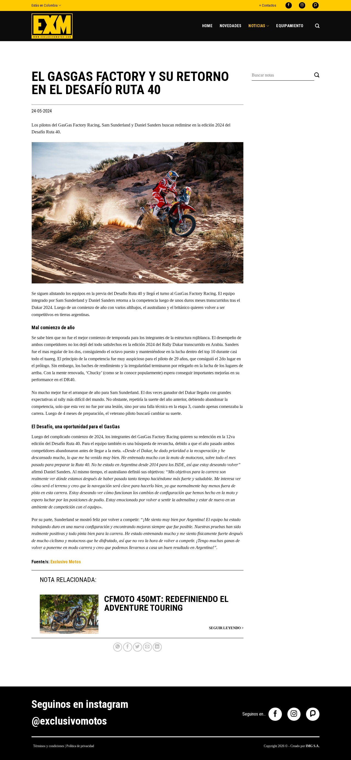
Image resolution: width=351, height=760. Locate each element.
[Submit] (316, 75)
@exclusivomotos (69, 721)
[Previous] (43, 213)
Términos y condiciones (48, 746)
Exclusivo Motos (65, 561)
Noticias (256, 26)
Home (207, 26)
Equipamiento (289, 26)
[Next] (232, 213)
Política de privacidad (80, 746)
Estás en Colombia (45, 5)
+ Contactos (267, 5)
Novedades (231, 26)
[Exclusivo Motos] (52, 26)
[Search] (317, 26)
